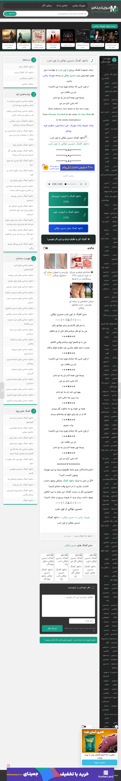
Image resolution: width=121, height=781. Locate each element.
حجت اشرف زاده (105, 265)
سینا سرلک (115, 410)
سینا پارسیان (114, 402)
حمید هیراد (114, 291)
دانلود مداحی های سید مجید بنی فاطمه (20, 321)
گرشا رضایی (106, 561)
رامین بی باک (113, 317)
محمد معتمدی (114, 632)
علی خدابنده (114, 460)
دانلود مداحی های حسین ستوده (19, 292)
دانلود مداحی (27, 84)
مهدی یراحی (114, 691)
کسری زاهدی (114, 561)
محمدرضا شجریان (113, 641)
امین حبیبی (114, 185)
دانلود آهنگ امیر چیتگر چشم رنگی (20, 246)
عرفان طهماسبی (105, 435)
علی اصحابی (106, 443)
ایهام (106, 191)
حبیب (114, 263)
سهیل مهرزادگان (113, 385)
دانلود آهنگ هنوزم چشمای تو (20, 479)
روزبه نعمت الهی (106, 349)
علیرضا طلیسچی (105, 502)
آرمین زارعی (114, 85)
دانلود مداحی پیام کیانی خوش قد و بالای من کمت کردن (19, 113)
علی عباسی (106, 469)
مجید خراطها (106, 586)
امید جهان (107, 139)
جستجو (12, 13)
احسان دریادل (106, 101)
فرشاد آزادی (106, 536)
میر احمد (112, 714)
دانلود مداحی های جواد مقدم (20, 281)
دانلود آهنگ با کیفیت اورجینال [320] (66, 199)
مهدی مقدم (106, 683)
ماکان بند (104, 567)
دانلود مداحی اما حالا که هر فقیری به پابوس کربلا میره (21, 451)
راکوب (106, 310)
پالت (114, 230)
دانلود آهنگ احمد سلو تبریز (21, 437)
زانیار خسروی (106, 360)
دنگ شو (113, 305)
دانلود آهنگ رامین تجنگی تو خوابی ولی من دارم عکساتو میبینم (21, 210)
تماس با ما (62, 5)
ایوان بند (113, 196)
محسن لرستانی (106, 607)
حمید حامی (114, 282)
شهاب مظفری (106, 427)
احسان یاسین (114, 114)
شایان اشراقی (106, 418)
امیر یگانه (107, 168)
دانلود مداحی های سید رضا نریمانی (21, 331)
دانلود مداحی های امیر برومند (20, 275)
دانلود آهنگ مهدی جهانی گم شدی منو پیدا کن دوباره (20, 152)
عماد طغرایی (106, 519)
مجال (106, 576)
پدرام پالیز (106, 232)
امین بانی (104, 174)
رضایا (106, 337)
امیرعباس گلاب (113, 176)
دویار (106, 305)
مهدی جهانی (114, 683)
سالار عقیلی (114, 368)
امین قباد (112, 191)
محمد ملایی (106, 632)
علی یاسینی (106, 485)
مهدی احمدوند (106, 674)
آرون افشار (107, 85)
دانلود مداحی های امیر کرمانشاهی (23, 267)
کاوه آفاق (104, 551)
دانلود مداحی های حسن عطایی (19, 314)
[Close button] (116, 726)
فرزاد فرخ (104, 525)
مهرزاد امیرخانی (105, 699)
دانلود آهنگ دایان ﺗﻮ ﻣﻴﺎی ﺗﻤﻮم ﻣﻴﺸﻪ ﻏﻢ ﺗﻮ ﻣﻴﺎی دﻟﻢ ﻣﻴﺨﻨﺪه (19, 222)
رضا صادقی (114, 330)
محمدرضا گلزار (105, 641)
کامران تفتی (106, 544)
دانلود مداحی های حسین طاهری (19, 308)
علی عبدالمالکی (113, 477)
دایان (106, 297)
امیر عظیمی (114, 168)
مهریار (114, 706)
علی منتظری (114, 485)
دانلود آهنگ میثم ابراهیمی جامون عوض (21, 430)
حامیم (105, 255)
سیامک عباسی (114, 393)
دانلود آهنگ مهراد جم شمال (21, 443)
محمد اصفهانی (106, 615)
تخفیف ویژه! (99, 762)
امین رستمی (106, 185)
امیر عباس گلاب (107, 158)
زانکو (114, 358)
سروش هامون (114, 376)
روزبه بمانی (114, 347)
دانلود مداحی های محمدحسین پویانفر (20, 361)
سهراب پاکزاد (106, 376)
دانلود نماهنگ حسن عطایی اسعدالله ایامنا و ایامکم (21, 123)
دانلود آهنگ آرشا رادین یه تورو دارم (20, 162)
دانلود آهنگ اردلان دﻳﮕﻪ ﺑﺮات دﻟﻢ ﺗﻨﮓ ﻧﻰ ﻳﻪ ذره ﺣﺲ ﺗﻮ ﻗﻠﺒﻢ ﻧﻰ (19, 234)
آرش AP (113, 74)
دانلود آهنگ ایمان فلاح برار (21, 180)
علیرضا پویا (114, 502)
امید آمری (107, 131)
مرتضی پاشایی (106, 649)
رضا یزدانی (114, 339)
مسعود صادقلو (114, 666)
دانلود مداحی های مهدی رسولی (19, 389)
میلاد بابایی (106, 716)
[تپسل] (43, 165)
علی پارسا (104, 450)
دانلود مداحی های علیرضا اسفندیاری (22, 351)
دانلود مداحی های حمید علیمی (19, 286)
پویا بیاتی (104, 238)
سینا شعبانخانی (105, 410)
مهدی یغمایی (106, 691)
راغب (114, 310)
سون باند (104, 383)
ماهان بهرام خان (113, 578)
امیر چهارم (107, 147)
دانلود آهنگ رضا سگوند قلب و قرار (20, 172)
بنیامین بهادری (113, 215)
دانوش (105, 289)
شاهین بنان (114, 418)
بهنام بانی (106, 215)
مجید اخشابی (114, 586)
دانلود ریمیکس (26, 78)
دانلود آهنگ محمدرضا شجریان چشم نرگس (20, 492)
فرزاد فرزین (114, 536)
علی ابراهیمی (114, 443)
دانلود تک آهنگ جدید (83, 536)
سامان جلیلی (106, 368)
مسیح (105, 664)
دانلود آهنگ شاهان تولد (22, 145)
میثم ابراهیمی (105, 708)
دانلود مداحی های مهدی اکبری (20, 395)
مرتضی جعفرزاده (114, 657)
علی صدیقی (114, 469)
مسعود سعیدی (106, 657)
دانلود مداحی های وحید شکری (20, 400)
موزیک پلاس (104, 9)
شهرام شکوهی (114, 435)
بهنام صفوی (114, 223)
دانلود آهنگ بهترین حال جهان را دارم (19, 461)
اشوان (114, 120)
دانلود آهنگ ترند (26, 66)
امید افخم (115, 139)
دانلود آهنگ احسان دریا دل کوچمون (21, 420)
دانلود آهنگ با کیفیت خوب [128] (66, 215)
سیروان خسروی (105, 393)
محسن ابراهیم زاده (106, 597)
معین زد (113, 672)
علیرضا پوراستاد (106, 494)
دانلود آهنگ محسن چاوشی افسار (21, 471)
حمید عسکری (106, 282)
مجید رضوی (114, 595)
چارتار (114, 247)
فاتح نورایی (115, 527)
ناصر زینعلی (106, 725)
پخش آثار (47, 5)
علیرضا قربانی (106, 511)
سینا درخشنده (105, 402)
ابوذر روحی (107, 93)
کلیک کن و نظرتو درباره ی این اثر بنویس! (67, 239)
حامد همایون (114, 257)
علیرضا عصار (114, 511)
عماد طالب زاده (113, 519)
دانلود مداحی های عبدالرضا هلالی (21, 341)
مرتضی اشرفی (114, 649)
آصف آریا (112, 91)
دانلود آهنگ (68, 480)
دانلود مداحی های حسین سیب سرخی (19, 300)
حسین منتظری (106, 274)
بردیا (106, 205)
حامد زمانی (106, 249)
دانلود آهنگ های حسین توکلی (68, 228)
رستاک (105, 315)
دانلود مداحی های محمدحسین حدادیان (20, 381)
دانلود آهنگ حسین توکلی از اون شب (67, 61)
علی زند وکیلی (105, 460)
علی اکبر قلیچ (113, 452)
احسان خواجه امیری (114, 103)
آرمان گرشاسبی (105, 76)
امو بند (113, 129)
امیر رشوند (115, 156)
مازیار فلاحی (114, 569)
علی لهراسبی (106, 477)
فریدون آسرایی (114, 544)
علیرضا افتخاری (114, 494)
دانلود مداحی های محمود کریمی (22, 371)
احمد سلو (104, 112)
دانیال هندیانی (114, 299)
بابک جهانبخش (105, 198)
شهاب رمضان (114, 427)
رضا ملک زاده (105, 330)
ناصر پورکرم (115, 725)
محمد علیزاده (114, 624)
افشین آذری (106, 122)
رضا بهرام (113, 324)
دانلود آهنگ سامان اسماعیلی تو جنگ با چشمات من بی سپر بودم (19, 135)
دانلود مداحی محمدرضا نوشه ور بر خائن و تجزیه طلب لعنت (19, 188)
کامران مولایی (114, 553)
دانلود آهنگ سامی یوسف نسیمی (22, 198)
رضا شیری (104, 324)
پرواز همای (115, 240)
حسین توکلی (69, 75)
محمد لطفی (106, 624)
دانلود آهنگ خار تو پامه (23, 484)
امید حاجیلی (114, 147)
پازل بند (105, 221)
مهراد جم (112, 697)
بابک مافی (115, 207)
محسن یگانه (114, 615)
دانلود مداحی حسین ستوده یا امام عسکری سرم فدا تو (20, 103)
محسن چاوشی (114, 607)
